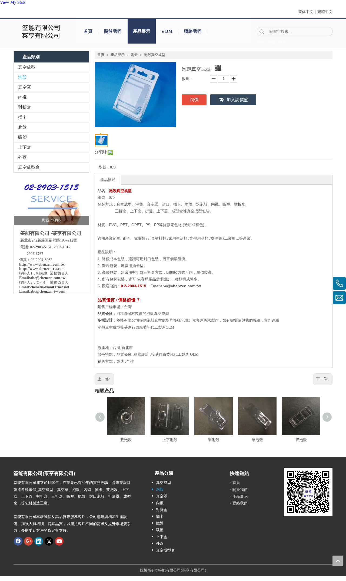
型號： (104, 167)
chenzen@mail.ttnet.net (49, 287)
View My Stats (12, 2)
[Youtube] (59, 541)
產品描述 (107, 180)
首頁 (88, 31)
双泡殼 (301, 440)
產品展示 (141, 31)
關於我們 (112, 31)
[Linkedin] (38, 541)
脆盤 (22, 127)
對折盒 (24, 107)
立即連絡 (271, 320)
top (337, 561)
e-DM (167, 31)
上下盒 (24, 147)
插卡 (22, 117)
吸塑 (22, 137)
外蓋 (22, 157)
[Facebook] (18, 541)
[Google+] (28, 541)
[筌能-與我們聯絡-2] (51, 200)
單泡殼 (213, 440)
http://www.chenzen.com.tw (41, 264)
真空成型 (26, 67)
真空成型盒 (29, 167)
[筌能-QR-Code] (308, 492)
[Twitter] (49, 541)
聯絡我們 (192, 31)
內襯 (22, 97)
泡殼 (22, 77)
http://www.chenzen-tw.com (42, 269)
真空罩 (24, 87)
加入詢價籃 (237, 99)
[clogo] (41, 31)
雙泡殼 (126, 440)
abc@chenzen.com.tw (47, 278)
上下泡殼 (169, 440)
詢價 (194, 99)
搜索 (261, 31)
